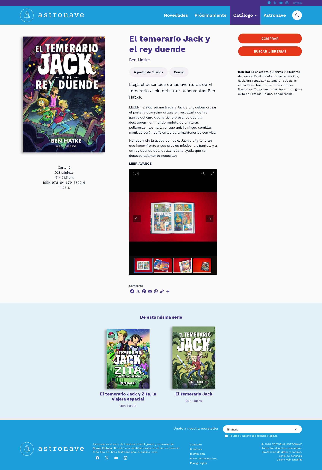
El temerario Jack (193, 394)
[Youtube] (281, 3)
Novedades (176, 15)
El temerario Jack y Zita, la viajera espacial (128, 396)
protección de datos (275, 451)
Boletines (196, 449)
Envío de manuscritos (203, 458)
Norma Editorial (103, 448)
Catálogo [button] (243, 15)
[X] (275, 3)
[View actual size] (203, 173)
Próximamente (211, 15)
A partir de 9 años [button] (148, 72)
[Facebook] (269, 3)
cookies (296, 451)
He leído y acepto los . (253, 435)
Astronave (275, 15)
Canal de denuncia (290, 455)
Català (297, 3)
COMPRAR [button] (270, 38)
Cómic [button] (179, 72)
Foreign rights (198, 463)
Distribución (197, 453)
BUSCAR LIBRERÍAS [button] (270, 51)
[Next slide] (209, 218)
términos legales (267, 435)
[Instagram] (287, 3)
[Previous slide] (137, 218)
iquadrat (297, 459)
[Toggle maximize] (212, 173)
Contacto (196, 444)
